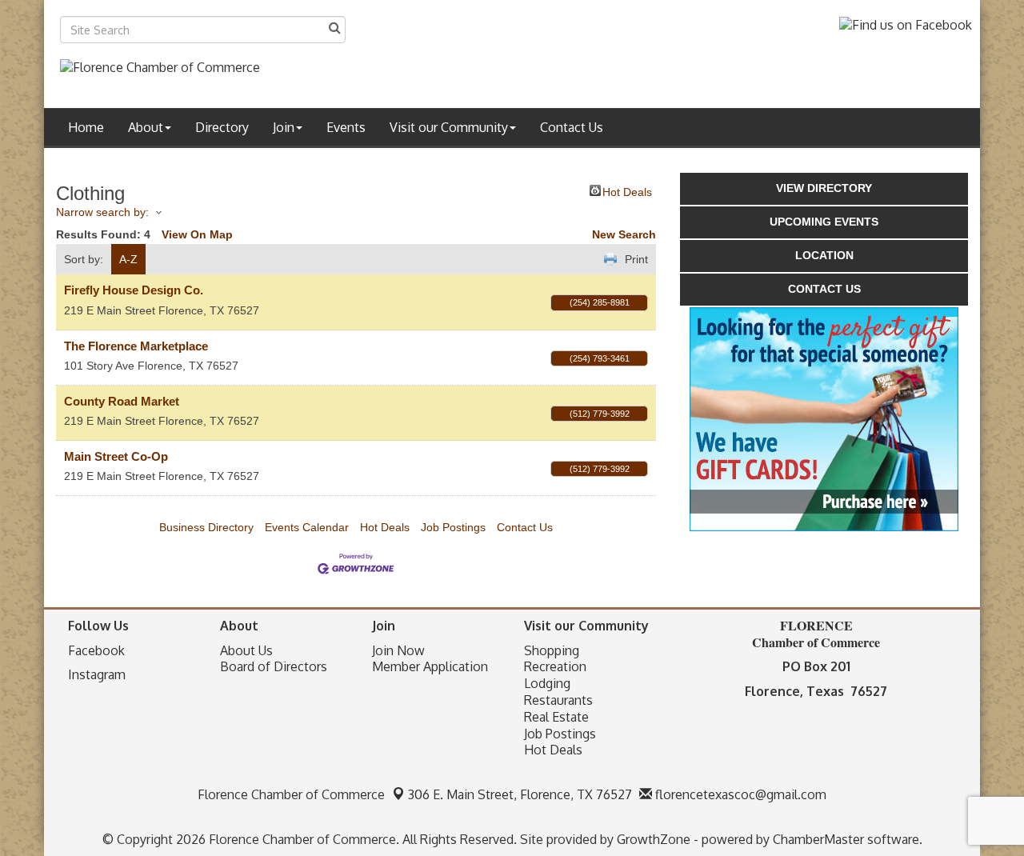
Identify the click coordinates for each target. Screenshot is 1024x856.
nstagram (99, 674)
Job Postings (453, 527)
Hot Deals (627, 191)
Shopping (551, 650)
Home (86, 127)
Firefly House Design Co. (133, 290)
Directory (222, 127)
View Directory (824, 188)
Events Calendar (307, 527)
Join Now (398, 650)
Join (283, 127)
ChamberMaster (818, 839)
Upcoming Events (824, 221)
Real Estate (556, 717)
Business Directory (206, 527)
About (145, 127)
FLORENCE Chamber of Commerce (816, 633)
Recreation (555, 666)
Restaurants (558, 700)
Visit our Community (449, 127)
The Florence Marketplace (136, 346)
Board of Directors (273, 666)
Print (636, 259)
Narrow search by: (102, 212)
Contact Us (571, 127)
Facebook (96, 650)
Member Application (430, 666)
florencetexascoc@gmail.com (739, 794)
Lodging (547, 683)
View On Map (197, 234)
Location (824, 255)
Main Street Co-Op (116, 456)
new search (624, 234)
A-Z (128, 259)
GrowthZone (653, 839)
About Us (246, 650)
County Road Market (121, 401)
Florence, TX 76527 (520, 794)
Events (346, 127)
